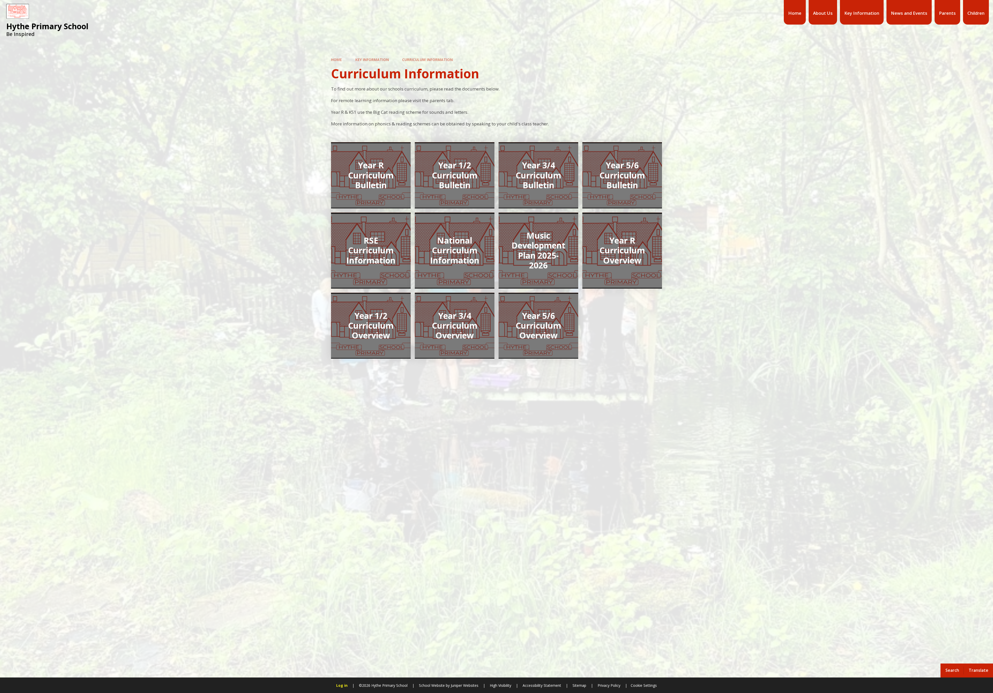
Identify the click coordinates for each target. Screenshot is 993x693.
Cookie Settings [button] (644, 685)
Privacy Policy (609, 685)
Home (336, 59)
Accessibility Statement (542, 685)
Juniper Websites (464, 685)
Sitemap (579, 685)
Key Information (372, 59)
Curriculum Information (427, 59)
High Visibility (500, 685)
